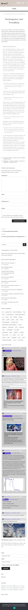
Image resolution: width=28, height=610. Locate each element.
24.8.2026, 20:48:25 (14, 499)
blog (24, 312)
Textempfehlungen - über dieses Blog (9, 250)
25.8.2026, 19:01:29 (17, 350)
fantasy (7, 317)
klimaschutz (11, 327)
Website (3, 208)
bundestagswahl (10, 314)
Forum (6, 40)
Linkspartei (21, 327)
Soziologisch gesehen (19, 157)
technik (3, 337)
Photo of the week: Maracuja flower (9, 298)
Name (3, 194)
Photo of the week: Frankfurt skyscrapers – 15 (11, 285)
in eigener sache (14, 322)
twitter (8, 337)
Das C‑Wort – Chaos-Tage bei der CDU (9, 302)
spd (18, 335)
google (12, 319)
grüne (17, 319)
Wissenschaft (7, 159)
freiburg (5, 161)
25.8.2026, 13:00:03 (17, 416)
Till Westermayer (20, 14)
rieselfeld (21, 332)
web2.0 (23, 337)
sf (10, 335)
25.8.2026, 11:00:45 (16, 453)
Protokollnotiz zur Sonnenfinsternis (8, 281)
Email (2, 559)
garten (3, 319)
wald (19, 337)
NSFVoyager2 (7, 453)
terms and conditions (14, 565)
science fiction (5, 335)
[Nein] (26, 606)
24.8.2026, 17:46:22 (16, 512)
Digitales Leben (7, 157)
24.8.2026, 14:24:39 (16, 519)
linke (16, 327)
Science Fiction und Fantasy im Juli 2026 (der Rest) (12, 293)
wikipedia (6, 162)
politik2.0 (16, 332)
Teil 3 (22, 36)
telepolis (22, 161)
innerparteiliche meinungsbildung (9, 324)
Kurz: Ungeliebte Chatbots (7, 267)
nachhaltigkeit (10, 329)
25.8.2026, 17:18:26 (16, 376)
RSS (2, 546)
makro (3, 329)
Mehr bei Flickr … (5, 594)
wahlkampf (14, 337)
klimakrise (4, 327)
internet (16, 161)
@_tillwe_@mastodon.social (19, 540)
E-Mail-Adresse (5, 201)
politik (10, 332)
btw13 (3, 314)
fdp (11, 317)
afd (3, 312)
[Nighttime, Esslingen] (18, 589)
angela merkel (8, 312)
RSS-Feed (3, 577)
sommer (14, 335)
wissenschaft (13, 162)
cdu (3, 317)
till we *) (22, 2)
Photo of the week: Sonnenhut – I (8, 263)
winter (14, 340)
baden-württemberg (17, 312)
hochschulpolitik (5, 322)
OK (14, 608)
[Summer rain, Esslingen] (7, 586)
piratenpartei (5, 332)
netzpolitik (16, 329)
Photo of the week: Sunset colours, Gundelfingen (11, 289)
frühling (20, 317)
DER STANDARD (8, 416)
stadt (22, 335)
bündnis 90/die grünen (20, 314)
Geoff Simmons (7, 350)
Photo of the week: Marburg (7, 277)
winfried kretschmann (6, 340)
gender (11, 161)
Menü (14, 8)
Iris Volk (6, 499)
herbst (21, 319)
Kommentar (4, 175)
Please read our (11, 565)
